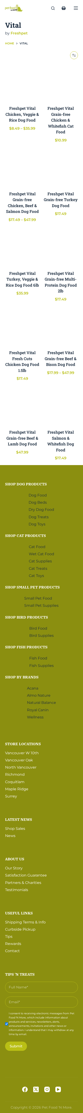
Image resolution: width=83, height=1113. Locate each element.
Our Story (14, 868)
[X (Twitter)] (36, 1089)
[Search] (53, 8)
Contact (12, 951)
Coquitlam (14, 782)
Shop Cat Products (25, 535)
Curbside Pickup (20, 929)
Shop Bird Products (26, 617)
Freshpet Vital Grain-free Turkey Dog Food (61, 199)
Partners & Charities (23, 882)
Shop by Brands (22, 677)
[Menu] (76, 8)
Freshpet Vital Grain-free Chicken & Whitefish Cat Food (60, 120)
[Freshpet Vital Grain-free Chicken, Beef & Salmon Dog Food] (22, 167)
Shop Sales (15, 828)
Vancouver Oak (19, 760)
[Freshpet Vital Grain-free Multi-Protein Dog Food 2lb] (60, 247)
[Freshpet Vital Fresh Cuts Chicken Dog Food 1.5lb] (22, 326)
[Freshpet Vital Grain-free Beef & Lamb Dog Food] (22, 406)
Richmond (15, 774)
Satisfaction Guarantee (26, 875)
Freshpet (19, 33)
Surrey (11, 796)
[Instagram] (47, 1089)
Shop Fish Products (26, 647)
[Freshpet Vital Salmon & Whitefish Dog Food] (60, 406)
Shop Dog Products (26, 484)
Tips (8, 936)
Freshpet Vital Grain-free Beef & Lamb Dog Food (22, 438)
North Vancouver (20, 767)
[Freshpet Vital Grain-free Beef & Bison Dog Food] (60, 326)
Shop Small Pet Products (32, 587)
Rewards (13, 943)
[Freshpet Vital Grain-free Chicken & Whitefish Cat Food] (60, 82)
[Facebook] (25, 1089)
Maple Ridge (16, 789)
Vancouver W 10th (22, 753)
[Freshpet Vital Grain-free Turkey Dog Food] (60, 167)
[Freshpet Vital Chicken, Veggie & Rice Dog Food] (22, 82)
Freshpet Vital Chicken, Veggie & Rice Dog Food (22, 114)
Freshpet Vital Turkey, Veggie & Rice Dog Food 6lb (22, 279)
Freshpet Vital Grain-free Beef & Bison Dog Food (61, 358)
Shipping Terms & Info (25, 922)
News (10, 836)
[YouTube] (58, 1089)
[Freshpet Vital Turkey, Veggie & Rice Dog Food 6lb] (22, 247)
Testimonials (16, 890)
